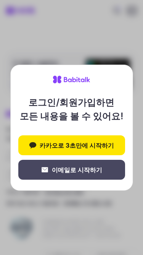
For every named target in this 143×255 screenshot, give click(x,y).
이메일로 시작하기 (77, 170)
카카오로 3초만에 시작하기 (77, 145)
